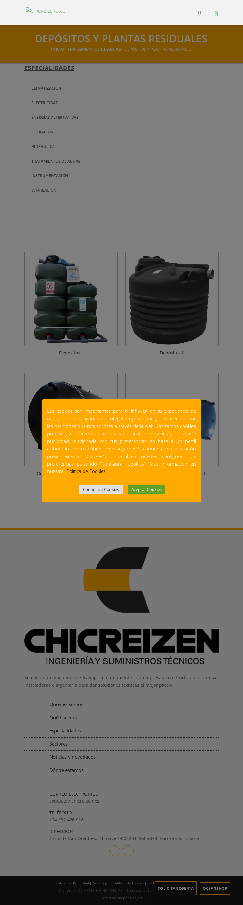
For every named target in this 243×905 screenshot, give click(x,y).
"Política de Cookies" (86, 471)
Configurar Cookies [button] (101, 489)
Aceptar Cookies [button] (146, 489)
